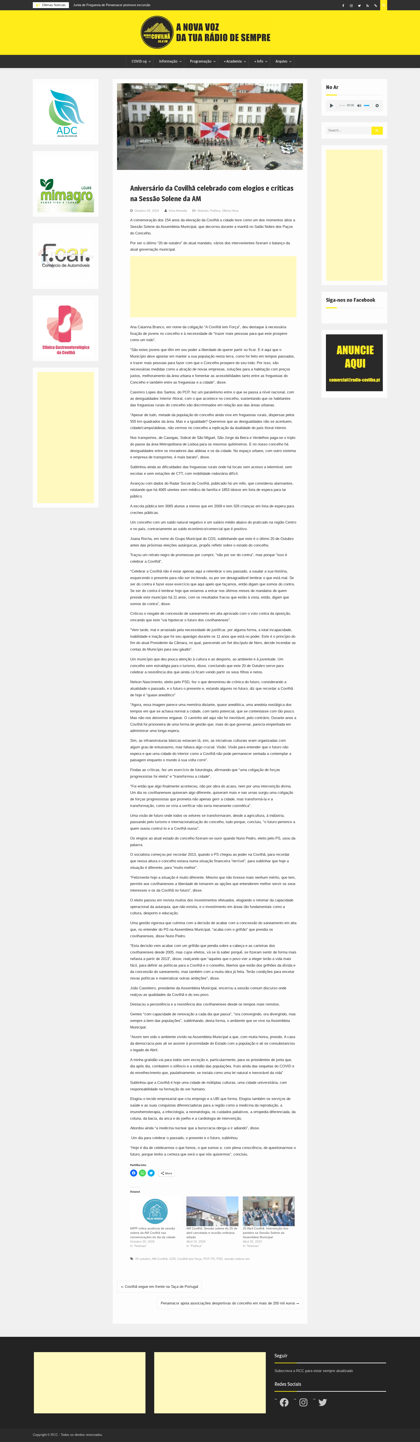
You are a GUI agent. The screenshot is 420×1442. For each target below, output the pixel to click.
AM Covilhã (160, 1258)
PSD (220, 1258)
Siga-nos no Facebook (350, 300)
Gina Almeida (178, 210)
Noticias (203, 210)
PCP (206, 1258)
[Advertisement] (213, 286)
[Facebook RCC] (343, 5)
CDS (172, 1258)
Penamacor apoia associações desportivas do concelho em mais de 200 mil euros (228, 1303)
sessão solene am (237, 1258)
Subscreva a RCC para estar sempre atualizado (314, 1371)
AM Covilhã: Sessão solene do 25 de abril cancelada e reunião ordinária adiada (211, 1233)
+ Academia (233, 61)
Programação (200, 61)
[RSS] (367, 5)
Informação (168, 61)
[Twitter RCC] (359, 5)
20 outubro (142, 1258)
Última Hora (230, 210)
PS (213, 1258)
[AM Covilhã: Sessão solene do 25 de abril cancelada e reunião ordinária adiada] (212, 1211)
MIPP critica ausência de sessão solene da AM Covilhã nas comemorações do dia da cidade (152, 1233)
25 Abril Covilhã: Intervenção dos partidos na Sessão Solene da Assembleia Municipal (265, 1233)
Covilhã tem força (189, 1258)
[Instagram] (351, 5)
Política (215, 210)
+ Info (258, 61)
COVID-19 (139, 61)
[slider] (340, 105)
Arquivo (281, 61)
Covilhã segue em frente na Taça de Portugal (161, 1287)
